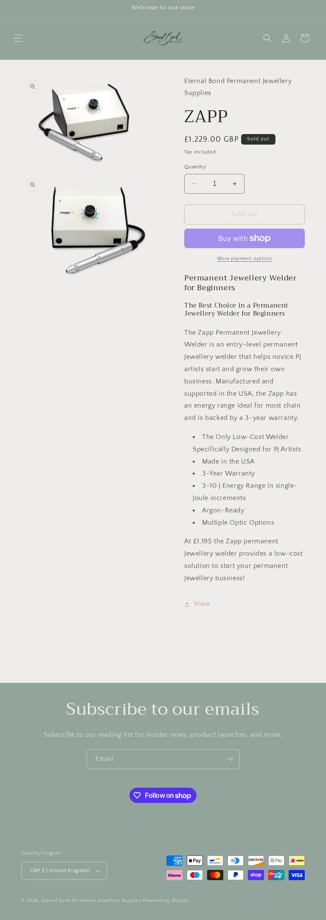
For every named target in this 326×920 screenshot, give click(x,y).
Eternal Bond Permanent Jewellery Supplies (92, 900)
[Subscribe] (229, 759)
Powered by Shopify (166, 900)
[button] (17, 38)
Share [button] (202, 604)
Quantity (195, 167)
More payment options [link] (244, 258)
